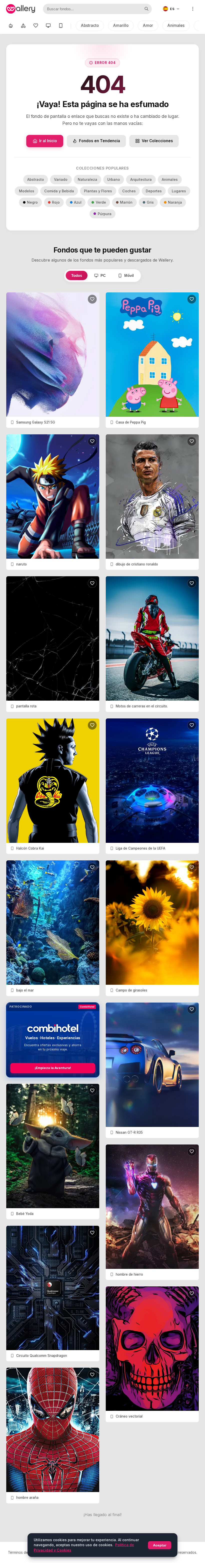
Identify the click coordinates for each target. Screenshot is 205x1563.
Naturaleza (87, 179)
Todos (76, 275)
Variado (61, 179)
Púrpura (105, 214)
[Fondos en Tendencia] (11, 25)
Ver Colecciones (157, 140)
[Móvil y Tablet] (61, 25)
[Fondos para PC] (48, 25)
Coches (129, 191)
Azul (78, 202)
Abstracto (90, 25)
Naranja (175, 202)
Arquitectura (141, 179)
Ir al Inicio (48, 140)
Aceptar (159, 1545)
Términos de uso (21, 1552)
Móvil (129, 275)
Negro (32, 202)
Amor (148, 25)
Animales (176, 25)
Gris (150, 202)
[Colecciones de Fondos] (23, 25)
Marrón (126, 202)
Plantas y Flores (98, 191)
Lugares (179, 191)
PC (103, 275)
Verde (101, 202)
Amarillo (120, 25)
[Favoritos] (35, 25)
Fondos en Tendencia (99, 140)
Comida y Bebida (59, 191)
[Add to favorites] (92, 299)
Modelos (26, 191)
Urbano (113, 179)
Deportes (154, 191)
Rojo (56, 202)
